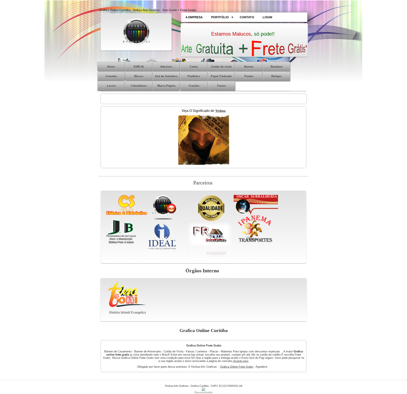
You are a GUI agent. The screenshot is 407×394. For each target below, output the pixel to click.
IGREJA (139, 66)
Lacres (111, 85)
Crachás (194, 85)
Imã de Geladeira (166, 76)
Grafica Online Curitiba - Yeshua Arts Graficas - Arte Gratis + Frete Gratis (147, 10)
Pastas (249, 76)
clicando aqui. (241, 361)
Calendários (139, 85)
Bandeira (276, 66)
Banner (249, 66)
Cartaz (194, 66)
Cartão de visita (221, 66)
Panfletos (194, 76)
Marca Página (166, 85)
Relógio (276, 76)
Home (111, 66)
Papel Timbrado (221, 76)
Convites (111, 76)
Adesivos (166, 66)
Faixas (221, 85)
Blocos (138, 76)
